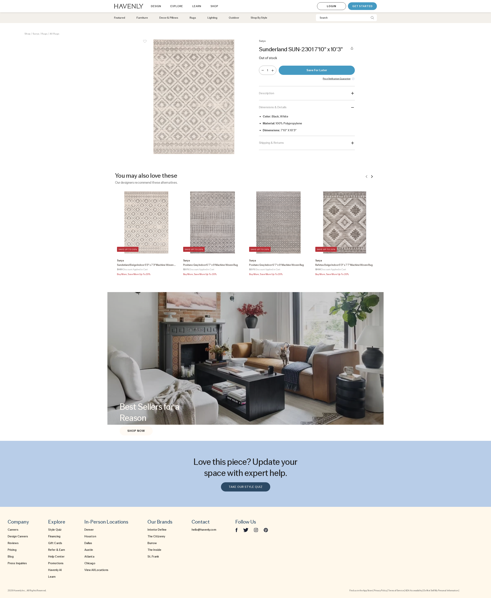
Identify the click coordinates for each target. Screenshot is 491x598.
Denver (89, 529)
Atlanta (89, 556)
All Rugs (54, 33)
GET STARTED (362, 6)
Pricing (12, 550)
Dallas (88, 543)
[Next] (372, 176)
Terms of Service (396, 590)
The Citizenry (156, 536)
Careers (13, 529)
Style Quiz (55, 529)
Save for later (316, 70)
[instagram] (256, 529)
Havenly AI (55, 570)
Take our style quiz (246, 487)
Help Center (56, 556)
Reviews (13, 543)
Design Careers (18, 536)
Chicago (89, 563)
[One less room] (263, 70)
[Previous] (366, 176)
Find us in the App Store (360, 590)
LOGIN (331, 6)
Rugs (44, 33)
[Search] (372, 18)
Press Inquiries (17, 563)
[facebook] (236, 529)
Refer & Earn (56, 550)
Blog (11, 556)
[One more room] (273, 70)
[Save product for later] (144, 43)
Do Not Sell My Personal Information (440, 590)
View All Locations (96, 570)
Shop (27, 33)
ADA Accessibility (413, 590)
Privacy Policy (380, 590)
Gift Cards (55, 543)
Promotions (55, 563)
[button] (193, 96)
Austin (88, 550)
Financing (54, 536)
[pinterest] (266, 529)
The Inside (154, 550)
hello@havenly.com (204, 529)
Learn (52, 576)
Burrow (152, 543)
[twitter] (245, 529)
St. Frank (153, 556)
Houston (90, 536)
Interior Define (157, 529)
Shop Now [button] (136, 431)
